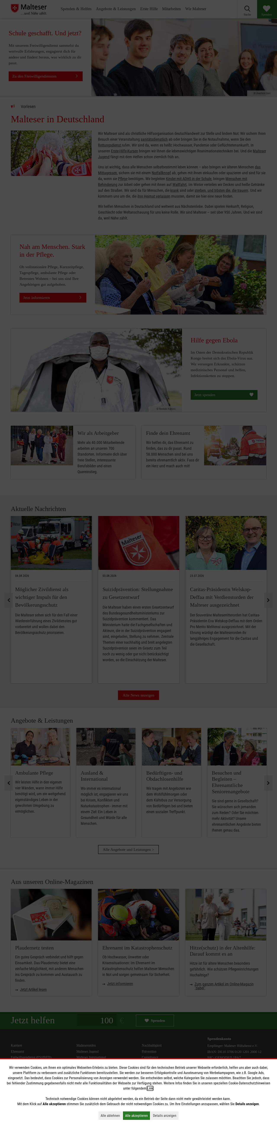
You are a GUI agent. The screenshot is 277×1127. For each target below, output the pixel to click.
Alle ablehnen (111, 1115)
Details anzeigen (166, 1115)
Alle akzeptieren (137, 1115)
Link (150, 1088)
